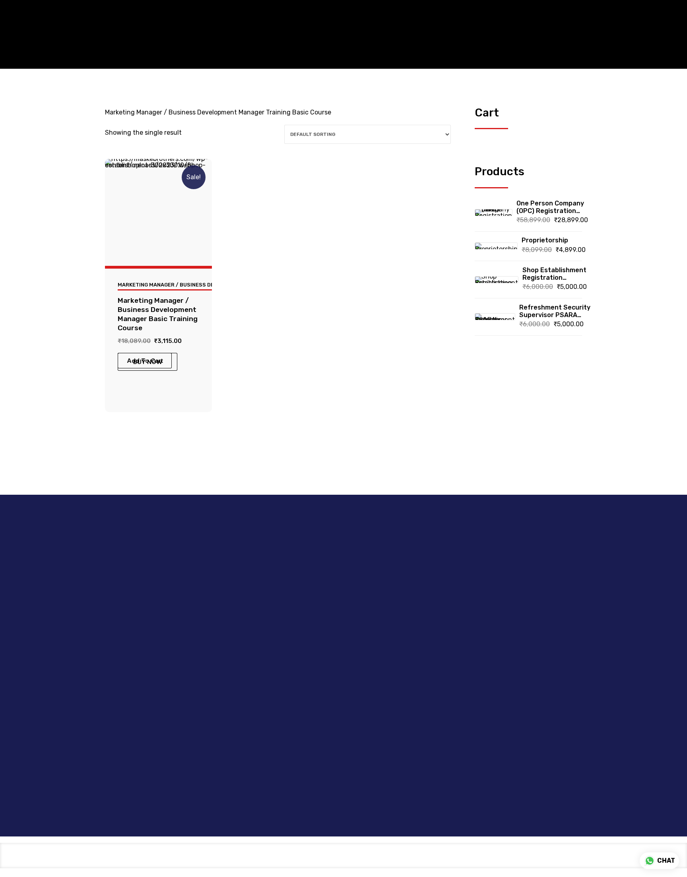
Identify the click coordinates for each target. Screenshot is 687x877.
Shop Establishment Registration (554, 273)
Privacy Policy (370, 617)
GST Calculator (289, 570)
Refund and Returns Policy (378, 632)
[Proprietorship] (496, 246)
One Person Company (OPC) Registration (550, 207)
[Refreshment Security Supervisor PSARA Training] (495, 316)
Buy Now (147, 362)
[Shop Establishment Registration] (496, 279)
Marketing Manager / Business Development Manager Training (208, 285)
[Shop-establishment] (158, 212)
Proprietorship (545, 240)
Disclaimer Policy (373, 570)
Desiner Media (381, 800)
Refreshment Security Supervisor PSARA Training (554, 311)
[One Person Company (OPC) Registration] (493, 212)
